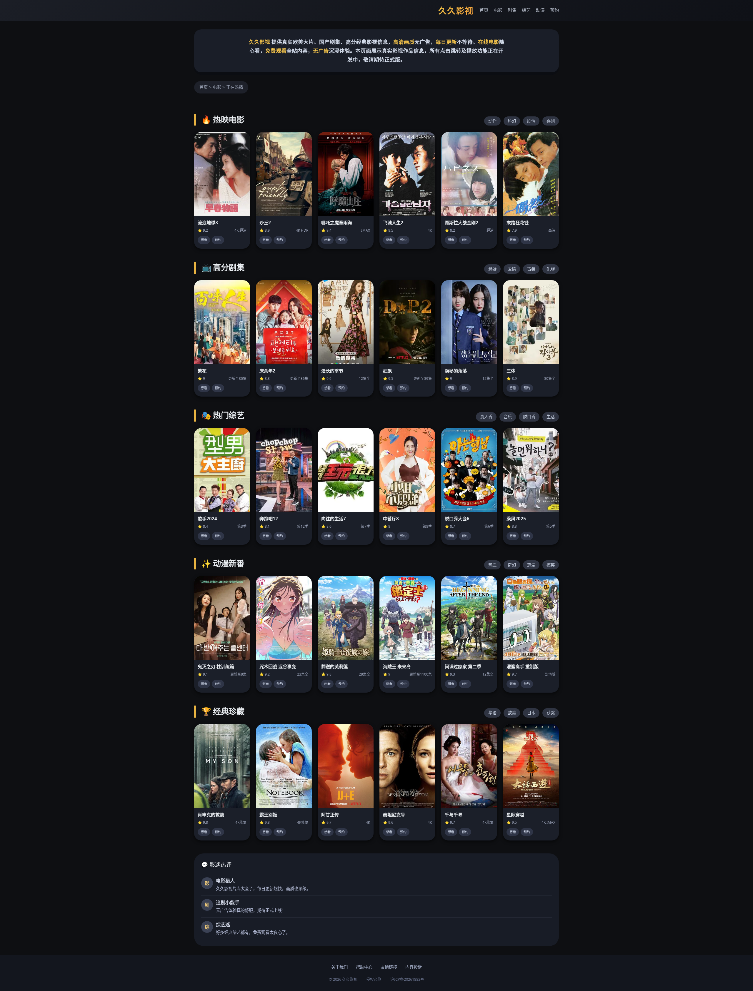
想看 (204, 240)
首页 (483, 10)
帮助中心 (364, 967)
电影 (498, 10)
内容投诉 (413, 967)
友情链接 (389, 967)
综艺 (526, 10)
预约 (554, 10)
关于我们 (339, 967)
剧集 (512, 10)
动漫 (540, 10)
